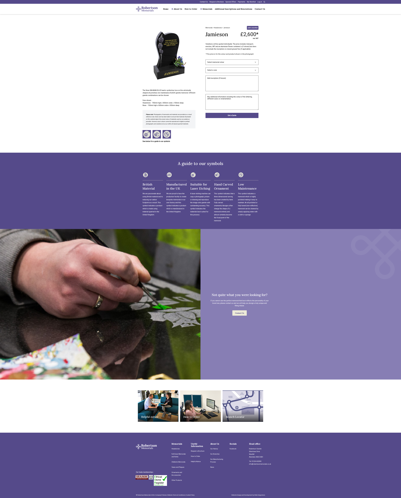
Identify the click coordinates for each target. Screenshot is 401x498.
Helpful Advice (196, 461)
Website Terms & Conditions (176, 495)
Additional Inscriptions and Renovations (233, 9)
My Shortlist (251, 2)
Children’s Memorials (178, 462)
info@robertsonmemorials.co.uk (260, 464)
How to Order (191, 9)
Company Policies (160, 495)
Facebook (233, 449)
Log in (259, 2)
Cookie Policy (190, 495)
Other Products (177, 480)
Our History (214, 449)
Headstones (218, 28)
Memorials (207, 9)
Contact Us (204, 2)
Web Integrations (259, 495)
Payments (241, 2)
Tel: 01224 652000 (255, 461)
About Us (178, 9)
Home (165, 9)
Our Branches (215, 454)
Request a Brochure (216, 2)
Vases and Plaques (178, 467)
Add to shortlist (253, 28)
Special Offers (230, 2)
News (212, 467)
